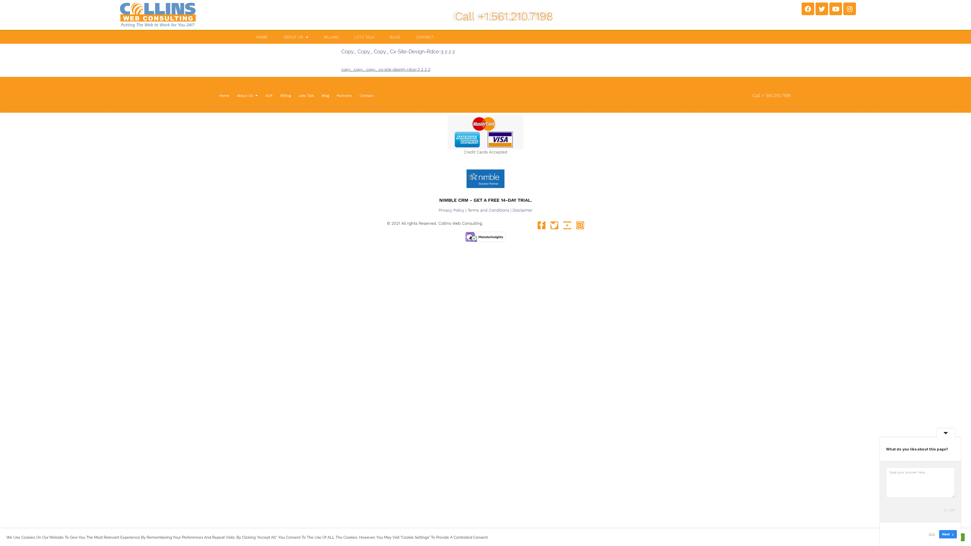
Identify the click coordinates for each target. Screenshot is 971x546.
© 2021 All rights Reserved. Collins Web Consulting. (435, 223)
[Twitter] (821, 9)
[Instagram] (849, 9)
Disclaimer (523, 210)
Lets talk (364, 37)
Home (262, 37)
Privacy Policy (451, 210)
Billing (331, 37)
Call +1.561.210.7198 (504, 16)
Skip (932, 534)
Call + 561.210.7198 (771, 95)
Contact (425, 37)
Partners (344, 96)
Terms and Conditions (488, 210)
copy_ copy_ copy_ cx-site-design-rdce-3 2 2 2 (385, 69)
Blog (395, 37)
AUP (269, 96)
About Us (293, 37)
